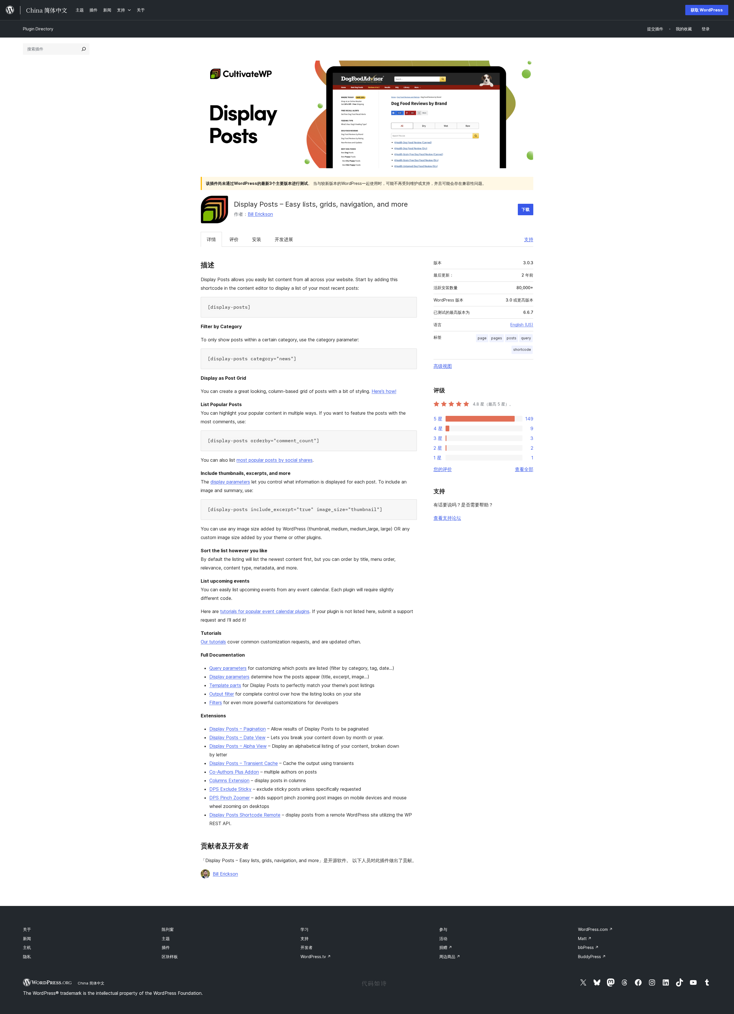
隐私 (27, 956)
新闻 (27, 938)
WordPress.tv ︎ (315, 956)
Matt (585, 938)
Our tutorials (213, 642)
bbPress (588, 947)
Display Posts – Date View (237, 737)
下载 (526, 209)
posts (511, 338)
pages (496, 338)
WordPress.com (595, 929)
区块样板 (170, 956)
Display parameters (229, 677)
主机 (27, 947)
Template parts (225, 685)
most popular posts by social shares (275, 460)
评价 (234, 239)
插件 (166, 947)
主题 (166, 938)
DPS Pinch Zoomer (229, 797)
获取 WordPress (707, 9)
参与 (443, 929)
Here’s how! (384, 391)
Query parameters (228, 668)
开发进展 (284, 239)
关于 (27, 929)
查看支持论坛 (447, 518)
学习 (304, 929)
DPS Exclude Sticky (230, 789)
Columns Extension (229, 780)
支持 (528, 239)
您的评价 (443, 469)
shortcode (522, 349)
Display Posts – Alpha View (238, 746)
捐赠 (445, 947)
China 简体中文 (91, 983)
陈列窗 (168, 929)
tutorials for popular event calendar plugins (264, 611)
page (482, 338)
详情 (211, 239)
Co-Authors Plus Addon (234, 772)
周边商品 (449, 956)
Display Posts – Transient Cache (243, 763)
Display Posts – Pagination (237, 729)
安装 (256, 239)
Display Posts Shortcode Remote (244, 815)
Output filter (221, 694)
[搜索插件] (83, 49)
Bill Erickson (260, 214)
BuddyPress (592, 956)
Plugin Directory (38, 28)
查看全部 (524, 469)
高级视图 (443, 366)
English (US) (521, 324)
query (526, 338)
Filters (215, 702)
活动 (443, 938)
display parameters (230, 482)
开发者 (306, 947)
